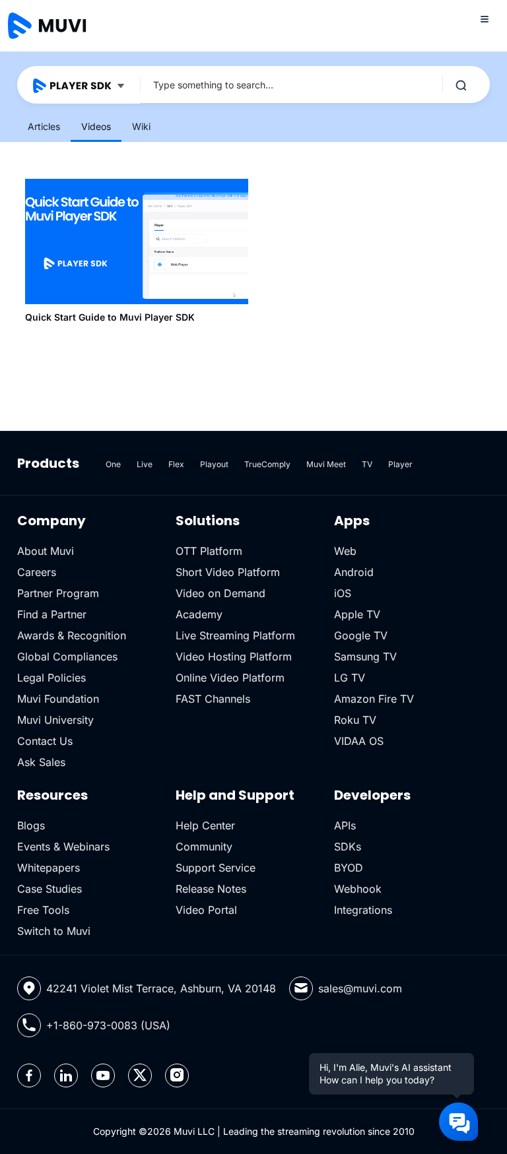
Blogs (31, 825)
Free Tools (43, 909)
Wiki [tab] (141, 126)
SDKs (347, 846)
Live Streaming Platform (235, 635)
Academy (199, 614)
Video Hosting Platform (234, 656)
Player (400, 464)
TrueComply (267, 464)
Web (345, 551)
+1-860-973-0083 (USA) (108, 1025)
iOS (342, 593)
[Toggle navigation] (484, 18)
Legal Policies (51, 677)
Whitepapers (48, 867)
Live (144, 464)
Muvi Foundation (58, 698)
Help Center (205, 825)
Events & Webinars (63, 846)
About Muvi (45, 551)
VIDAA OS (359, 741)
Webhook (358, 888)
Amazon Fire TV (374, 698)
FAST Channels (213, 698)
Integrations (363, 909)
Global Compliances (67, 656)
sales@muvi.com (360, 988)
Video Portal (206, 909)
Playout (214, 464)
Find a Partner (51, 614)
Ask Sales (41, 762)
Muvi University (55, 719)
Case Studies (49, 888)
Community (204, 846)
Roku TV (355, 719)
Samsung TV (365, 656)
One (113, 464)
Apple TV (357, 614)
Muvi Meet (326, 464)
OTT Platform (209, 551)
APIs (345, 825)
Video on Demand (220, 593)
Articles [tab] (44, 126)
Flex (176, 464)
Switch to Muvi (53, 931)
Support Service (215, 867)
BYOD (348, 867)
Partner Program (58, 593)
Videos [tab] (96, 126)
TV (367, 464)
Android (354, 572)
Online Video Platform (230, 677)
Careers (36, 572)
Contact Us (45, 741)
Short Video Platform (228, 572)
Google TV (361, 635)
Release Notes (211, 888)
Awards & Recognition (71, 635)
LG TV (349, 677)
